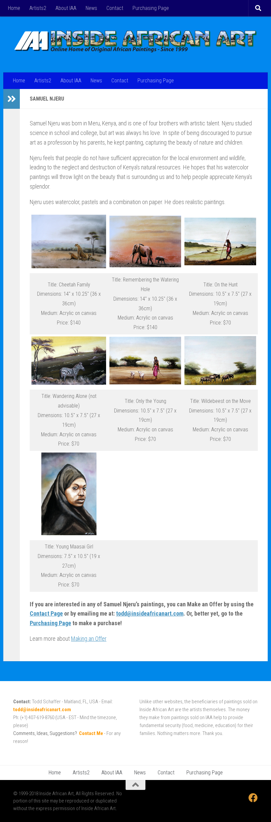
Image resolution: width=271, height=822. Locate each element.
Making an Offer (88, 638)
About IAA (66, 8)
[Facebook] (253, 797)
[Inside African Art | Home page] (135, 41)
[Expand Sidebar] (11, 99)
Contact (114, 8)
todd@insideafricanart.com (149, 613)
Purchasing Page (151, 8)
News (91, 8)
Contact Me (91, 733)
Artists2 (37, 8)
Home (14, 8)
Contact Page (46, 613)
